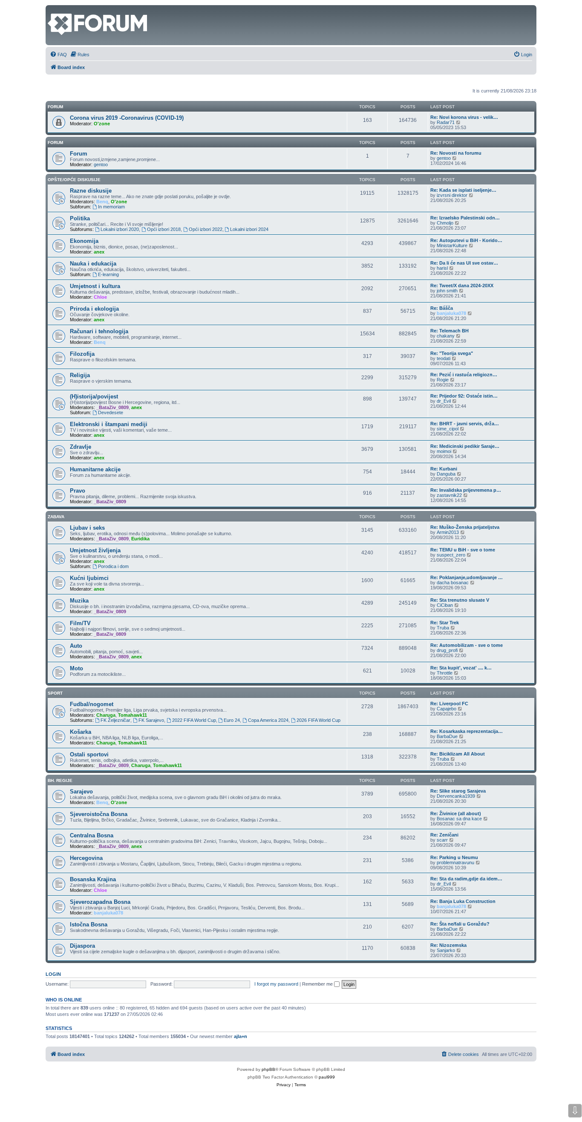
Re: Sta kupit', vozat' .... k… (461, 667)
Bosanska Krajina (93, 879)
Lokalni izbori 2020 (120, 229)
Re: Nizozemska (448, 945)
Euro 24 (232, 720)
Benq (102, 201)
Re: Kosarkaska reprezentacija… (466, 731)
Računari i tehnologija (99, 331)
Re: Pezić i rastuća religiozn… (463, 374)
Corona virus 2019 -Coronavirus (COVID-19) (127, 118)
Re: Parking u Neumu (454, 857)
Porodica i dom (113, 566)
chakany (446, 335)
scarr (442, 839)
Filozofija (82, 354)
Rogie (443, 379)
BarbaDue (447, 736)
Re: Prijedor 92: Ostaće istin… (464, 395)
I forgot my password (276, 983)
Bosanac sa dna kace (459, 818)
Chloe (100, 297)
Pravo (77, 490)
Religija (80, 375)
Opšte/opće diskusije (74, 179)
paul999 (327, 1077)
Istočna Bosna (88, 924)
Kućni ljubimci (89, 578)
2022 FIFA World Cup (194, 720)
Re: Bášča (441, 308)
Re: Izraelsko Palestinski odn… (465, 217)
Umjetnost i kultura (95, 286)
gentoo (101, 164)
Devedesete (110, 412)
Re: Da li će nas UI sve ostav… (464, 262)
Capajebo (446, 708)
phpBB (268, 1069)
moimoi (444, 451)
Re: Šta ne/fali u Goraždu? (460, 923)
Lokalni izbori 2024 (249, 229)
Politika (80, 218)
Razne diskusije (91, 190)
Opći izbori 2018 (164, 229)
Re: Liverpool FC (449, 703)
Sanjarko (446, 950)
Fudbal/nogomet (91, 704)
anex (99, 251)
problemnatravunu (455, 862)
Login (53, 974)
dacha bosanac (453, 582)
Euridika (140, 538)
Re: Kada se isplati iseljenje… (463, 190)
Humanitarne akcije (95, 469)
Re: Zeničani (444, 834)
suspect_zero (451, 554)
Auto (76, 646)
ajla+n (240, 1036)
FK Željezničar (115, 720)
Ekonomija (84, 241)
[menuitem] (58, 54)
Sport (55, 693)
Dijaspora (82, 946)
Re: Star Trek (444, 622)
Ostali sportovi (89, 754)
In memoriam (111, 206)
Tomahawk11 (132, 715)
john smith (447, 290)
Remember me (318, 983)
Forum (55, 142)
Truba (443, 627)
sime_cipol (447, 428)
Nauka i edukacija (93, 263)
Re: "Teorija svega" (451, 353)
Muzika (79, 600)
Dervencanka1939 (456, 796)
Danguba (446, 473)
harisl (442, 268)
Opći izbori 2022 (205, 229)
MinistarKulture (452, 245)
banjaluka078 (451, 313)
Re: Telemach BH (449, 330)
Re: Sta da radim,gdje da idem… (466, 878)
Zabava (56, 516)
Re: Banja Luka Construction (463, 901)
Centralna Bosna (91, 835)
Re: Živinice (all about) (455, 813)
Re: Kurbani (443, 468)
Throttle (444, 672)
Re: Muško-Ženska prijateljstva (464, 527)
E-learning (108, 274)
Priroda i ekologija (94, 309)
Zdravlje (80, 447)
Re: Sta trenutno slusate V (459, 600)
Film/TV (80, 623)
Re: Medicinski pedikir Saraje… (464, 446)
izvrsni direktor (452, 195)
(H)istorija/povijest (94, 396)
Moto (76, 668)
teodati (443, 358)
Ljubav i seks (87, 528)
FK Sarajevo (151, 720)
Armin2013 (448, 532)
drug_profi (447, 650)
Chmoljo (445, 222)
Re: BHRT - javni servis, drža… (464, 423)
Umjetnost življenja (95, 550)
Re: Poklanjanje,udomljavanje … (466, 577)
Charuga (105, 715)
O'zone (102, 123)
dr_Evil (444, 401)
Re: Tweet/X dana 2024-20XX (461, 285)
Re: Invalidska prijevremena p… (465, 490)
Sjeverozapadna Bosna (100, 902)
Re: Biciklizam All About (457, 753)
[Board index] (53, 9)
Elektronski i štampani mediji (108, 424)
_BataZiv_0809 (112, 407)
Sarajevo (81, 791)
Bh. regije (60, 780)
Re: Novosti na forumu (455, 153)
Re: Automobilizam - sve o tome (466, 645)
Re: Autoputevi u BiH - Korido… (466, 240)
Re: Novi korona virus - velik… (464, 117)
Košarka (80, 732)
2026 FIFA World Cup (318, 720)
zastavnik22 (449, 495)
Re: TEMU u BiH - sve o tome (462, 549)
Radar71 (446, 122)
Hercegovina (86, 858)
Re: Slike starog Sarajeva (458, 790)
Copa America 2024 (268, 720)
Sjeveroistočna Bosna (98, 814)
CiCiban (445, 605)
